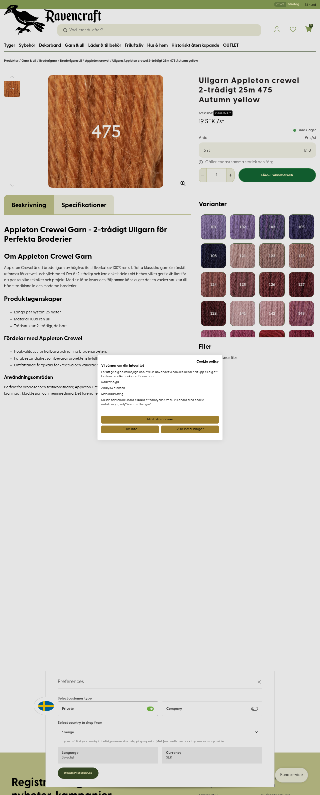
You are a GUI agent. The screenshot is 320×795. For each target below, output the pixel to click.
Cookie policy (207, 361)
